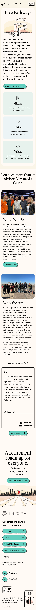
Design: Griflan (6, 607)
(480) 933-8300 (11, 565)
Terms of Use (19, 600)
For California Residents (9, 602)
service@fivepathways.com (14, 562)
